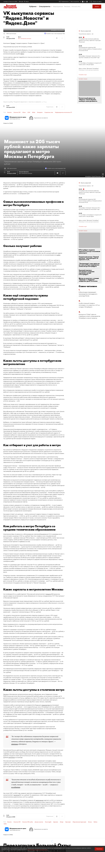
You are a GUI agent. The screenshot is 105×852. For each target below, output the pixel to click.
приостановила (22, 81)
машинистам (46, 705)
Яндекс (13, 43)
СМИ (28, 112)
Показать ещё (83, 74)
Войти (97, 6)
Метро (61, 822)
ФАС (22, 54)
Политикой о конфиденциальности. (37, 849)
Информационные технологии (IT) (63, 112)
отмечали (14, 744)
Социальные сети (48, 112)
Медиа (33, 112)
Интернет (40, 112)
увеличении (40, 800)
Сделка (24, 112)
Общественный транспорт (79, 822)
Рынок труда (48, 822)
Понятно (99, 849)
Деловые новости (39, 822)
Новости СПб (17, 112)
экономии (11, 757)
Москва (90, 822)
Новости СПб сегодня (27, 822)
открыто (48, 594)
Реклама (67, 6)
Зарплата (55, 822)
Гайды (5, 824)
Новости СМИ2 (8, 123)
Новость (9, 112)
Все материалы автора (24, 38)
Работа (95, 822)
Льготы (5, 694)
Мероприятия (58, 6)
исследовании (15, 787)
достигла (16, 795)
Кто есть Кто (76, 6)
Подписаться (65, 1)
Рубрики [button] (33, 6)
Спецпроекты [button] (45, 6)
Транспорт (68, 822)
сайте (58, 255)
